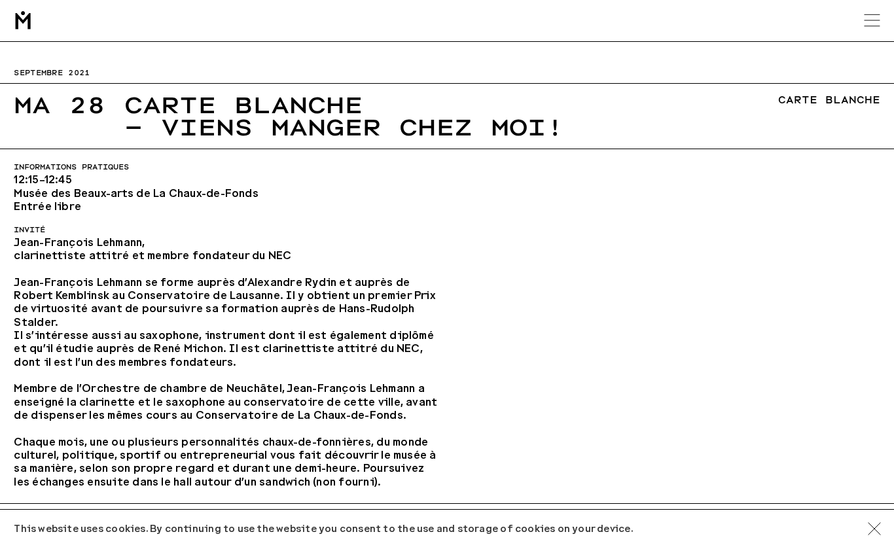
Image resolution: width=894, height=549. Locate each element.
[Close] (874, 529)
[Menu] (872, 20)
